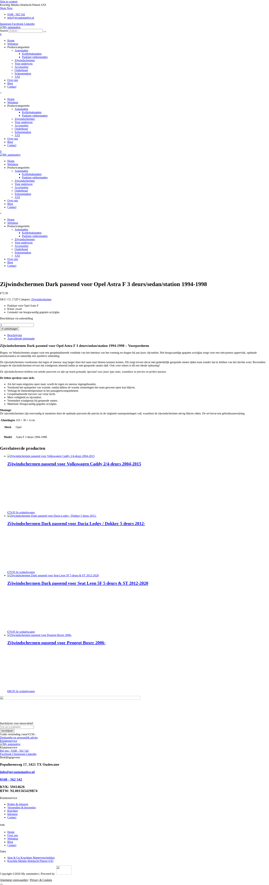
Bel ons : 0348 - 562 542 (14, 750)
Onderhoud (21, 70)
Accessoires (21, 66)
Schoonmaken (23, 73)
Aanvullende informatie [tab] (21, 338)
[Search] (44, 31)
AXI (17, 76)
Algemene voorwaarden (14, 880)
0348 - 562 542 (11, 779)
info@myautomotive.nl (17, 772)
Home (10, 40)
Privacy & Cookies (41, 880)
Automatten (21, 50)
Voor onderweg (24, 63)
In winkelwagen (9, 328)
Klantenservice (8, 740)
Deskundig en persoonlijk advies (19, 737)
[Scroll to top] (1, 884)
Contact (11, 86)
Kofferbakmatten (32, 53)
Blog (10, 83)
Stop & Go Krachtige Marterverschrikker (31, 857)
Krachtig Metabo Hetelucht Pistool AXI (30, 860)
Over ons (12, 80)
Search (4, 30)
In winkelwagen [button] (25, 512)
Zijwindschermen (25, 60)
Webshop (12, 43)
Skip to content (8, 1)
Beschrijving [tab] (14, 335)
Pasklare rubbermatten (35, 57)
